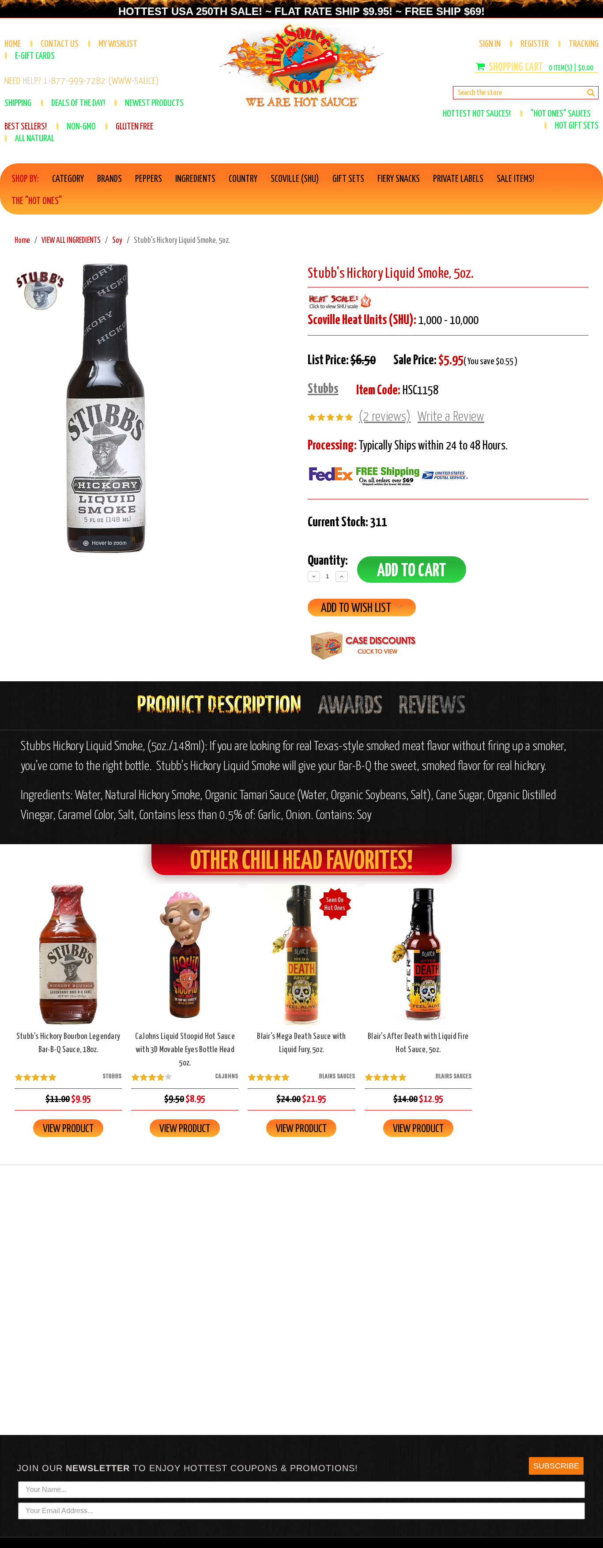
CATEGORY (68, 179)
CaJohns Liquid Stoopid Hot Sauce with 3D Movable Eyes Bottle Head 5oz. (185, 1049)
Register (534, 44)
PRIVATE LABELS (458, 179)
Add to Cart (68, 962)
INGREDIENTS (195, 179)
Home (12, 44)
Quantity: (328, 560)
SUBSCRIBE (556, 1465)
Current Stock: (347, 522)
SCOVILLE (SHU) (295, 179)
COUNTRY (243, 179)
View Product (68, 1129)
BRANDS (109, 179)
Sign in (490, 44)
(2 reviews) (385, 416)
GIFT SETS (348, 179)
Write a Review (451, 416)
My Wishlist (117, 44)
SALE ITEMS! (515, 179)
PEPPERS (148, 179)
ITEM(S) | (571, 68)
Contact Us (60, 44)
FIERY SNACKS (398, 179)
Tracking (584, 44)
